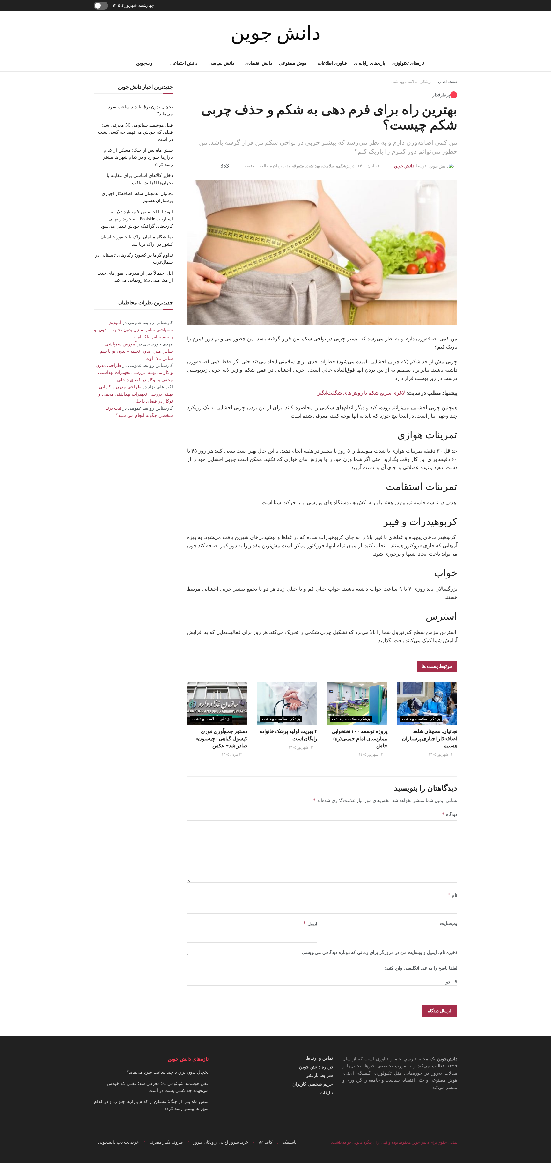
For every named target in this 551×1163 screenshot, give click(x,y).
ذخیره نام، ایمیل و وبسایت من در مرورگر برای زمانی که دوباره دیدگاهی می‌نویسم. (379, 952)
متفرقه (298, 166)
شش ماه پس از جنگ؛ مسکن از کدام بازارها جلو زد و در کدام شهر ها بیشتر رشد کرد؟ (138, 157)
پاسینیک (290, 1142)
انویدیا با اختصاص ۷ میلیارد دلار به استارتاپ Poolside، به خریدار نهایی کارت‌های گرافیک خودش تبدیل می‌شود (137, 219)
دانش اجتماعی (183, 63)
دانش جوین (276, 33)
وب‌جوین (144, 63)
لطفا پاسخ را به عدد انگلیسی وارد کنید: (421, 968)
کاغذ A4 (265, 1142)
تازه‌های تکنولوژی (408, 63)
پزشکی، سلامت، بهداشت (411, 81)
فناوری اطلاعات (332, 63)
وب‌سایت (448, 923)
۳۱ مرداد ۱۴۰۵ (233, 754)
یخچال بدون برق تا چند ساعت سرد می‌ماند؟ (168, 1072)
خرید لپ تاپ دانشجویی (118, 1142)
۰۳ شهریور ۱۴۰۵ (371, 754)
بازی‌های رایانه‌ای (369, 63)
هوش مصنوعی (292, 63)
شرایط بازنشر (319, 1075)
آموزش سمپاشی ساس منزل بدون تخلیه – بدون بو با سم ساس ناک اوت (133, 329)
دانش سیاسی (221, 63)
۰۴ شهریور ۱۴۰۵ (441, 754)
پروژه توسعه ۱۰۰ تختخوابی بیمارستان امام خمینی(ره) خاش (359, 738)
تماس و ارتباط (319, 1058)
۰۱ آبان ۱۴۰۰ (368, 166)
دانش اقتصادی (258, 63)
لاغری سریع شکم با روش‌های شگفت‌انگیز (361, 393)
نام (452, 895)
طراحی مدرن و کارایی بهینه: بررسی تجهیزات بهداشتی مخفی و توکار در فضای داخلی (134, 372)
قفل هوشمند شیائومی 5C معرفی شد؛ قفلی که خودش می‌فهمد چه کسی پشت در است (135, 132)
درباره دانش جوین (316, 1067)
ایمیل (310, 923)
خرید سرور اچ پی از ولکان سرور (220, 1142)
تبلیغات (326, 1092)
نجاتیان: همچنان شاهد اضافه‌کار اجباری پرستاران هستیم (429, 738)
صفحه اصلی (447, 81)
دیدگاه (449, 814)
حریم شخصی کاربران (312, 1084)
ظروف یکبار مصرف (166, 1142)
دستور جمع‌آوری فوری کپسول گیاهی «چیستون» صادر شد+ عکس (221, 738)
